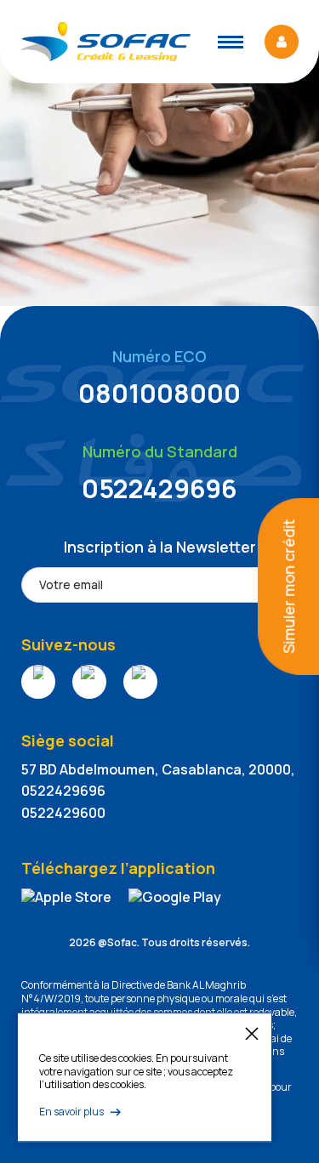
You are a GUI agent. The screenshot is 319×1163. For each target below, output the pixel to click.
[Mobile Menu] (230, 42)
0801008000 (159, 393)
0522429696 (159, 488)
